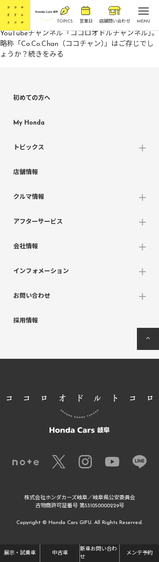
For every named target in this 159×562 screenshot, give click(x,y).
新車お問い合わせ (98, 553)
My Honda (29, 123)
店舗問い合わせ (114, 21)
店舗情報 (25, 172)
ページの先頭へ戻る (148, 339)
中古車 (60, 553)
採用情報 (25, 321)
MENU (143, 21)
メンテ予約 (139, 553)
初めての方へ (31, 98)
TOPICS (65, 21)
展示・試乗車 (20, 553)
